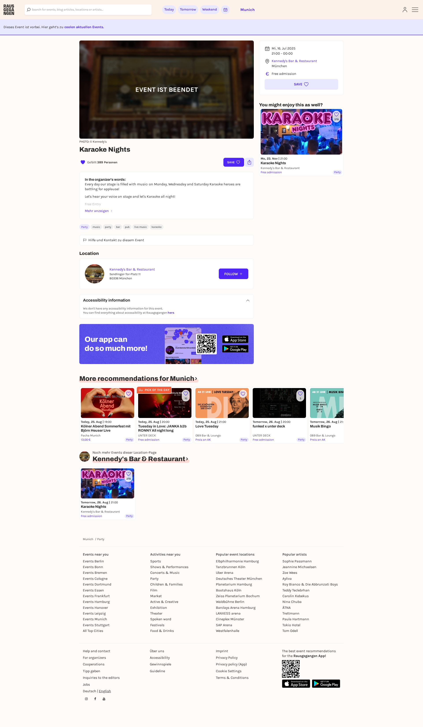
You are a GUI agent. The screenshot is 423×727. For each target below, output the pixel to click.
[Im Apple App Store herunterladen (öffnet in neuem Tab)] (235, 339)
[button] (301, 84)
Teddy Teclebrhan (296, 590)
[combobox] (88, 9)
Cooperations (93, 664)
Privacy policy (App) (231, 664)
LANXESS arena (228, 613)
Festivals (157, 625)
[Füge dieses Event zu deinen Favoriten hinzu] (128, 394)
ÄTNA (286, 608)
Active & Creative (164, 602)
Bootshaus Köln (228, 590)
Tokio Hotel (291, 625)
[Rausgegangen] (9, 9)
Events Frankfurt (96, 596)
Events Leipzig (94, 613)
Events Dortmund (97, 584)
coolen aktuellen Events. (84, 27)
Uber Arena (224, 573)
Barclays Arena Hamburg (236, 608)
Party (84, 226)
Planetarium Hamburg (234, 584)
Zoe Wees (289, 573)
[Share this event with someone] (249, 162)
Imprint (222, 651)
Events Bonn (93, 567)
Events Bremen (95, 573)
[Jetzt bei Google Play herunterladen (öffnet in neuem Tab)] (235, 349)
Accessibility (160, 657)
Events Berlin (93, 561)
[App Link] (291, 669)
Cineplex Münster (230, 619)
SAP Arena (224, 625)
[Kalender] (225, 9)
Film (153, 590)
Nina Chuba (292, 602)
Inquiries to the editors (101, 677)
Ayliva (287, 578)
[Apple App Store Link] (296, 683)
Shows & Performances (169, 567)
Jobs (86, 684)
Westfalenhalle (227, 631)
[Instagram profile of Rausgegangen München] (86, 698)
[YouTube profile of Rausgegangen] (104, 698)
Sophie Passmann (297, 561)
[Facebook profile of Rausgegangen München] (95, 698)
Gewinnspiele (160, 664)
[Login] (405, 9)
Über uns (157, 651)
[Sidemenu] (415, 9)
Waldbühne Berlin (230, 602)
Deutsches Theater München (239, 578)
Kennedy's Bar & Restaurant (294, 61)
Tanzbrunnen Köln (230, 567)
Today (169, 9)
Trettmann (290, 613)
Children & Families (166, 584)
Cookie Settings (228, 671)
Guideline (157, 671)
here (171, 313)
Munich (88, 539)
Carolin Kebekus (295, 596)
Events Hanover (95, 608)
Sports (155, 561)
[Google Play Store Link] (326, 683)
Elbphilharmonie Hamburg (237, 561)
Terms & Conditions (232, 677)
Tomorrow (188, 9)
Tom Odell (290, 631)
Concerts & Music (165, 573)
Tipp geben (91, 671)
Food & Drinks (162, 631)
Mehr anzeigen (97, 211)
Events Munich (95, 619)
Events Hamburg (96, 602)
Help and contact (96, 651)
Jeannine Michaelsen (299, 567)
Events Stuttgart (96, 625)
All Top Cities (93, 631)
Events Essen (93, 590)
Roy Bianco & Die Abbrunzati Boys (310, 584)
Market (156, 596)
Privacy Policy (226, 657)
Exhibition (158, 608)
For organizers (94, 657)
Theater (156, 613)
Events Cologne (95, 578)
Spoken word (160, 619)
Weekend (209, 9)
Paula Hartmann (295, 619)
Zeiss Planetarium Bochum (238, 596)
